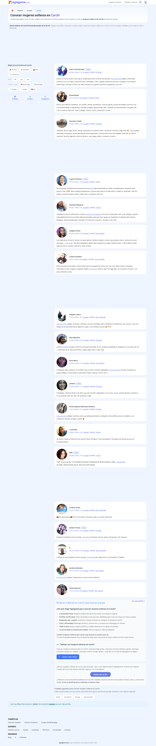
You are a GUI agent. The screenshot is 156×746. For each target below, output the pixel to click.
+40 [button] (15, 79)
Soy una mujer (114, 370)
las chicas (92, 269)
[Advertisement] (71, 47)
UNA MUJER (120, 462)
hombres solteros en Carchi (82, 680)
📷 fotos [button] (36, 70)
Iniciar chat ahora (68, 657)
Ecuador (86, 72)
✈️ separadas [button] (38, 84)
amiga (129, 439)
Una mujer (69, 243)
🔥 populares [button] (25, 70)
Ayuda (25, 730)
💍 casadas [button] (13, 89)
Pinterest (23, 737)
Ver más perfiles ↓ (138, 601)
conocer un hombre (93, 214)
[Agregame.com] (12, 10)
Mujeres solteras (115, 2)
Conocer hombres (31, 722)
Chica (132, 130)
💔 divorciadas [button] (25, 84)
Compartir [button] (45, 99)
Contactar (35, 730)
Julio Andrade (100, 259)
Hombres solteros (131, 2)
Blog (9, 737)
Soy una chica (116, 79)
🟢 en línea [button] (13, 70)
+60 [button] (28, 79)
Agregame (21, 2)
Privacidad (57, 730)
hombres (65, 347)
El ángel (99, 72)
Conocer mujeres (14, 722)
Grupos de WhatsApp (49, 722)
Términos (45, 730)
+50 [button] (21, 79)
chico (92, 188)
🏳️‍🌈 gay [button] (33, 89)
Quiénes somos (14, 730)
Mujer (116, 393)
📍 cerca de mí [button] (14, 74)
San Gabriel (100, 233)
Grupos (30, 99)
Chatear (15, 99)
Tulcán (97, 98)
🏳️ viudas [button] (24, 89)
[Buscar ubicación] (140, 2)
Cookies (67, 730)
